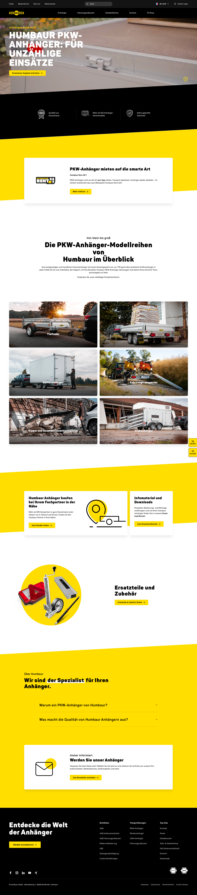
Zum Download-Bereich (147, 524)
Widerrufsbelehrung (108, 843)
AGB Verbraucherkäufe (109, 833)
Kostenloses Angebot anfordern (26, 73)
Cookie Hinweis (182, 885)
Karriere (132, 13)
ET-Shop (150, 13)
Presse (11, 4)
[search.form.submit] (87, 4)
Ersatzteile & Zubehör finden (130, 602)
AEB (101, 848)
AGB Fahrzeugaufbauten (110, 838)
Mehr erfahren (79, 191)
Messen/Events (23, 4)
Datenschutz (155, 885)
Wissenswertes (50, 4)
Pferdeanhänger (137, 833)
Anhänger (62, 13)
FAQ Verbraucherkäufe (169, 848)
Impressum (145, 885)
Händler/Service (111, 13)
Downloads (165, 858)
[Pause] (185, 79)
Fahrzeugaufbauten (85, 13)
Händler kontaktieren (23, 845)
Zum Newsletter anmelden (84, 777)
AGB (102, 828)
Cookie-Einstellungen (109, 858)
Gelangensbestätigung (109, 853)
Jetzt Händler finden (40, 525)
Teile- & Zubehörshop (169, 843)
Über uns (36, 4)
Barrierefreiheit (168, 885)
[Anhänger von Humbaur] (16, 12)
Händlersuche (166, 838)
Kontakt (163, 828)
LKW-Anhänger (136, 838)
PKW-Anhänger (136, 828)
